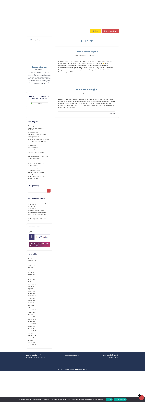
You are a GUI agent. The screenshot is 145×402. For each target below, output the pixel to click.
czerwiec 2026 (32, 260)
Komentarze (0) (111, 78)
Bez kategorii (31, 126)
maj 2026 (30, 263)
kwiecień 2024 (32, 310)
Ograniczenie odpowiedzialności (110, 355)
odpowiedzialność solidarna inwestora (38, 139)
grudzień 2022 (32, 345)
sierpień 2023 (31, 326)
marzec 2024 (31, 312)
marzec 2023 (31, 338)
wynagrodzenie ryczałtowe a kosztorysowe (36, 173)
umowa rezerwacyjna (34, 168)
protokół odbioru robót (34, 150)
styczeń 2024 (31, 317)
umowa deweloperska (34, 158)
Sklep (97, 31)
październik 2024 (32, 296)
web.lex (85, 369)
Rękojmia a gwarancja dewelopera (37, 219)
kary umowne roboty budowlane (37, 134)
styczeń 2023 (31, 342)
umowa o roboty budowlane (36, 163)
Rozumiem (109, 399)
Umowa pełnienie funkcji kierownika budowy (38, 211)
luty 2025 (30, 288)
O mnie (43, 31)
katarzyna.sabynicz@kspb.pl (72, 355)
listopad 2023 (31, 321)
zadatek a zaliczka (33, 178)
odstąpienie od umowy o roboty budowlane (37, 142)
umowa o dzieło (32, 161)
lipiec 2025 (31, 281)
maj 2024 (30, 307)
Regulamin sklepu (113, 357)
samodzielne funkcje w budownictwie (38, 156)
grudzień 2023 (32, 319)
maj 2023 (30, 333)
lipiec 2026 (31, 258)
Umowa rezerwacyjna (86, 89)
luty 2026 (30, 267)
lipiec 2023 (31, 328)
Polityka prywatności (113, 354)
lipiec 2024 (31, 303)
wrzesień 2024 (32, 298)
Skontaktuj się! (111, 31)
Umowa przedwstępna (87, 51)
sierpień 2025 (31, 279)
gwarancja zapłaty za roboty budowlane (36, 128)
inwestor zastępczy (33, 132)
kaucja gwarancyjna (33, 137)
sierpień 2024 (31, 300)
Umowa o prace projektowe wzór (35, 207)
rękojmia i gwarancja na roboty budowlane (36, 153)
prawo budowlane (33, 147)
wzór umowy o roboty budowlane (37, 176)
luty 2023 (30, 340)
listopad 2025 (31, 274)
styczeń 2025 (31, 291)
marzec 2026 (31, 265)
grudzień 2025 (32, 272)
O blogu (52, 31)
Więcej (43, 83)
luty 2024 (30, 314)
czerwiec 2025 (32, 284)
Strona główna (31, 31)
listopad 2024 (31, 293)
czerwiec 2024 (32, 305)
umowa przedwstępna (34, 165)
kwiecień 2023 (32, 335)
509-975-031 (73, 354)
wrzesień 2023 (32, 324)
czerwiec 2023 (32, 331)
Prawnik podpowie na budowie (72, 13)
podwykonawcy (32, 145)
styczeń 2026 (31, 270)
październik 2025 (32, 277)
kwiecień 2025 (32, 286)
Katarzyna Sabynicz (33, 203)
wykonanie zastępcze (34, 170)
